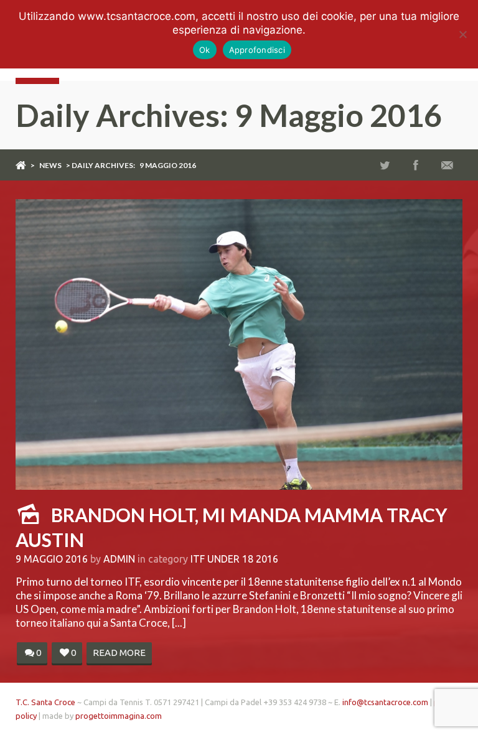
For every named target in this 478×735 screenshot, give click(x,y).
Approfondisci (257, 50)
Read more (119, 652)
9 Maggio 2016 (52, 558)
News (50, 165)
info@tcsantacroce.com (385, 702)
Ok (204, 50)
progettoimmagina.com (118, 715)
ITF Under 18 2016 (234, 558)
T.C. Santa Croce (45, 702)
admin (119, 558)
